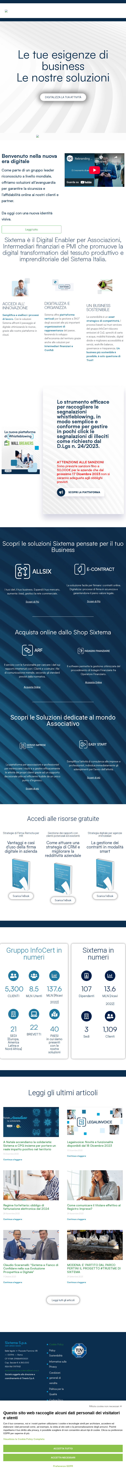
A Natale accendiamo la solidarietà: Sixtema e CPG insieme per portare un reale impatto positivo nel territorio (29, 1145)
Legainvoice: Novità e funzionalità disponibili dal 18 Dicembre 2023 (90, 1143)
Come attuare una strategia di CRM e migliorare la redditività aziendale (63, 849)
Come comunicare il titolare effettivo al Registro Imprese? (94, 1207)
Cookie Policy (56, 1344)
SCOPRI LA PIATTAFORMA (84, 492)
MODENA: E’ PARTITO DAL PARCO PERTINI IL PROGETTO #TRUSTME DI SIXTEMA (94, 1268)
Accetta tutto (63, 1448)
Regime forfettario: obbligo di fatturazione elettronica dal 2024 (26, 1207)
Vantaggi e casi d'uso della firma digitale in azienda (21, 847)
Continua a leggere (12, 1159)
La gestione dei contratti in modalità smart (105, 847)
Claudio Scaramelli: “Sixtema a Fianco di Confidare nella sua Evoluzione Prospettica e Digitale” (30, 1268)
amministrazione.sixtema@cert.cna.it (22, 1370)
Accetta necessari (63, 1457)
